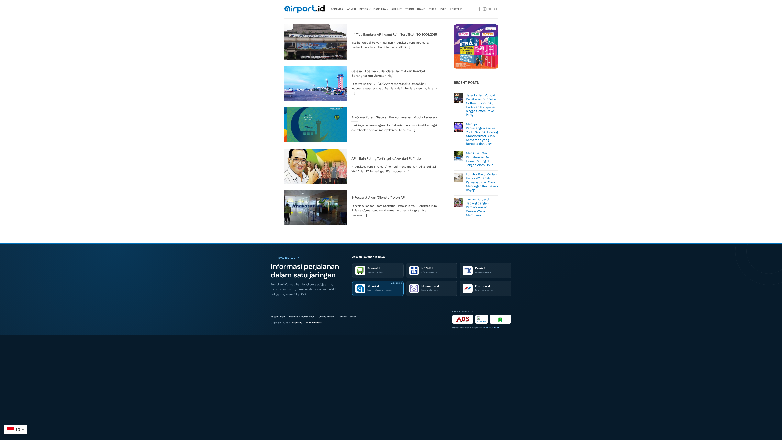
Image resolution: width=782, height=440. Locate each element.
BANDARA (379, 9)
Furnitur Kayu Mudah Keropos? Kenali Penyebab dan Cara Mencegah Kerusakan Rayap (482, 182)
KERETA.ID (456, 9)
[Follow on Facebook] (479, 9)
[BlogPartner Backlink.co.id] (500, 319)
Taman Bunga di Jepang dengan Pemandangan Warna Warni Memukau (477, 207)
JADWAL (351, 9)
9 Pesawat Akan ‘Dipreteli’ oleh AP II (379, 198)
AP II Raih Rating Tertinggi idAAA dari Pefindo (386, 159)
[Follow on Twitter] (490, 9)
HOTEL (443, 9)
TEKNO (409, 9)
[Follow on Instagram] (484, 9)
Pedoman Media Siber (301, 316)
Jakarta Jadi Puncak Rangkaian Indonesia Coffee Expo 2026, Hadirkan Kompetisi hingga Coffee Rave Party (481, 105)
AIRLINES (397, 9)
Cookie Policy (326, 316)
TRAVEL (421, 9)
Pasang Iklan (278, 316)
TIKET (432, 9)
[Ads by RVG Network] (462, 319)
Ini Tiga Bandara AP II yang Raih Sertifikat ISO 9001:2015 (394, 35)
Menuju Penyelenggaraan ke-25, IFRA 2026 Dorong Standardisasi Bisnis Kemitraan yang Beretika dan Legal (482, 134)
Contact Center (347, 316)
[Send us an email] (495, 9)
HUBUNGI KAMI (491, 327)
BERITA (363, 9)
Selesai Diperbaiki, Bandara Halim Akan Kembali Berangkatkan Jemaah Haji (388, 73)
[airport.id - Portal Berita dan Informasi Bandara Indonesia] (304, 9)
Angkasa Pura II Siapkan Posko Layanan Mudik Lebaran (394, 117)
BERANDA (337, 9)
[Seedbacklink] (481, 319)
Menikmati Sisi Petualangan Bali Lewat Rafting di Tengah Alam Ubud (480, 159)
